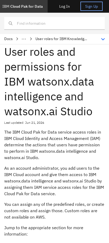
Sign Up (91, 6)
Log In (64, 6)
